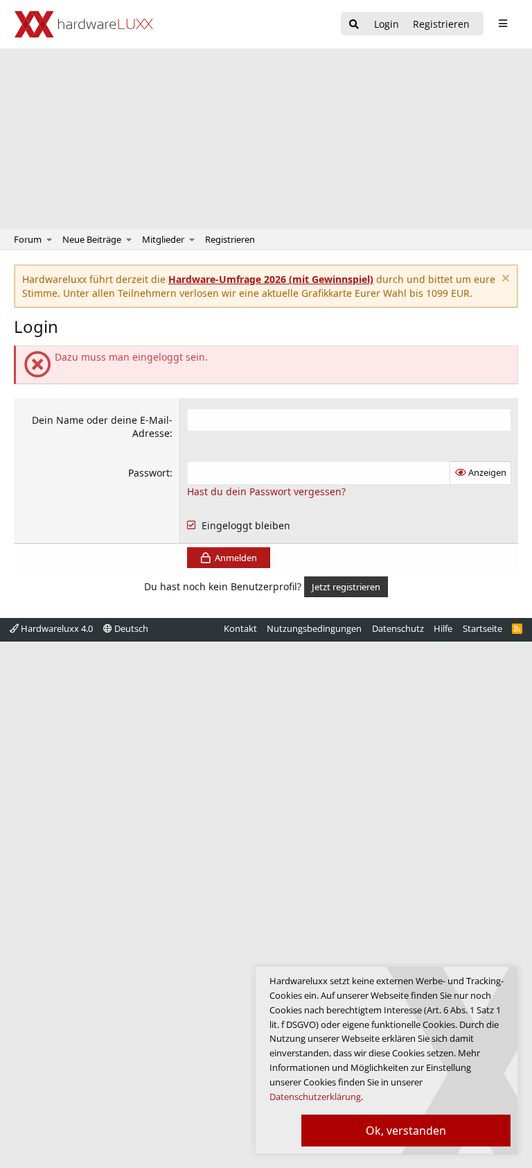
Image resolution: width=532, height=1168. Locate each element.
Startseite (482, 628)
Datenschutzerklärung (315, 1096)
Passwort (149, 472)
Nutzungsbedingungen (314, 628)
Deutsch (130, 628)
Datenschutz (398, 628)
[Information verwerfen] (504, 280)
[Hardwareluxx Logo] (84, 24)
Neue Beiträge (91, 239)
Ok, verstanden (406, 1130)
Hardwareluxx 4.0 (56, 628)
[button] (49, 239)
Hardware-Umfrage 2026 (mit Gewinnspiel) (270, 279)
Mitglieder (163, 239)
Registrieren (230, 239)
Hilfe (443, 628)
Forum (28, 239)
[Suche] (354, 24)
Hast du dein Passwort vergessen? (266, 491)
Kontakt (240, 628)
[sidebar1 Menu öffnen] (502, 23)
